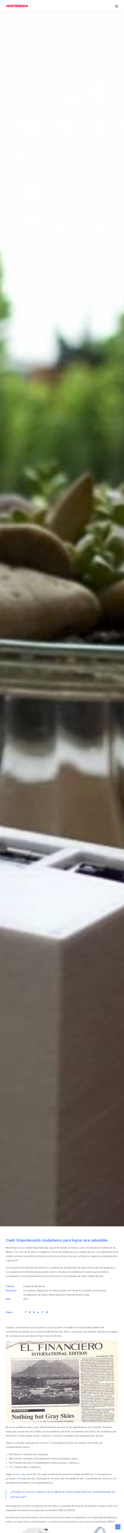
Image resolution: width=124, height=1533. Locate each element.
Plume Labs (19, 1474)
